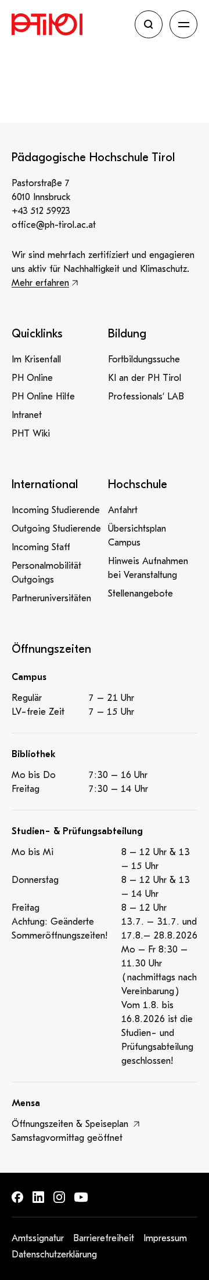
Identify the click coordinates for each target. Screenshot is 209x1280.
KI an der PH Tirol (144, 378)
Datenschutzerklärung (54, 1254)
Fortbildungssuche (144, 359)
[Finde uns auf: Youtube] (81, 1197)
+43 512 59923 (41, 211)
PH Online (32, 378)
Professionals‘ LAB (146, 396)
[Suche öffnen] (148, 24)
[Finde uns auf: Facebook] (17, 1197)
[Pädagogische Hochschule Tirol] (70, 24)
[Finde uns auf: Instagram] (59, 1197)
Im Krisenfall (36, 359)
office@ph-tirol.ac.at (54, 225)
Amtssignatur (38, 1238)
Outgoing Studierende (56, 528)
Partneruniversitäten (51, 598)
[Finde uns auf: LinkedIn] (38, 1197)
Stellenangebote (140, 593)
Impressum (165, 1238)
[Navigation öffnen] (183, 24)
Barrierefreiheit (103, 1238)
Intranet (27, 415)
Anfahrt (123, 510)
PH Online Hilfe (43, 396)
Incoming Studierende (56, 510)
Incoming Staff (41, 547)
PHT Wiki (31, 433)
